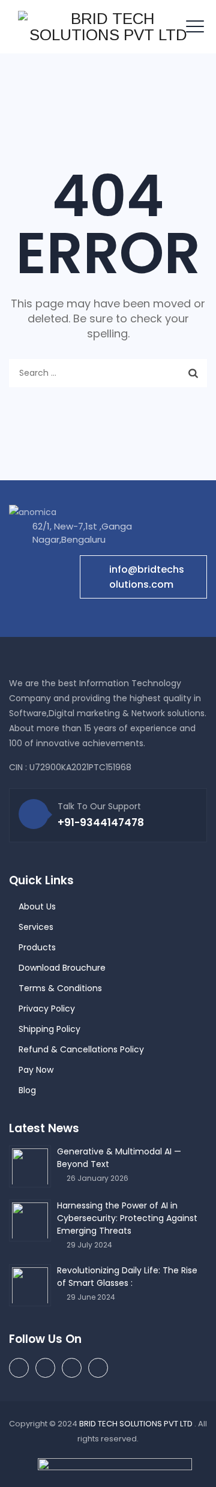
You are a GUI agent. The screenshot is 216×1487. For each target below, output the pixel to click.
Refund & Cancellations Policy (81, 1049)
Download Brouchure (62, 968)
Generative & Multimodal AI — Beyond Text (119, 1157)
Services (36, 927)
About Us (37, 906)
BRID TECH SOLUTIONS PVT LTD (136, 1423)
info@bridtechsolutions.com (146, 577)
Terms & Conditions (60, 988)
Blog (27, 1090)
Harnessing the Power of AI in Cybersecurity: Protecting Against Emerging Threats (127, 1218)
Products (37, 947)
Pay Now (36, 1070)
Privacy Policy (47, 1009)
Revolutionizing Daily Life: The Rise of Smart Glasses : (127, 1276)
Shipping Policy (49, 1029)
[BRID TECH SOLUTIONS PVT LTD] (108, 26)
